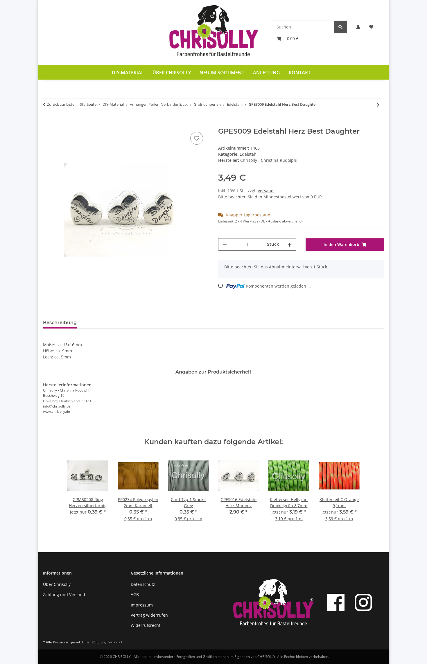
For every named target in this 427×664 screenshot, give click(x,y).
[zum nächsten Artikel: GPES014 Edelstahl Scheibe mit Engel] (378, 104)
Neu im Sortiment (222, 72)
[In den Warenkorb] (47, 124)
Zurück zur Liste (60, 104)
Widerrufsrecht (145, 625)
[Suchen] (340, 27)
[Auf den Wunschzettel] (196, 138)
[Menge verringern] (224, 244)
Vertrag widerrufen (149, 615)
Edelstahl (249, 154)
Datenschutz (143, 584)
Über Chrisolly (171, 72)
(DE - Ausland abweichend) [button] (281, 221)
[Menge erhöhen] (289, 244)
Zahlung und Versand (64, 594)
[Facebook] (336, 602)
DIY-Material (128, 72)
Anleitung (266, 72)
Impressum (142, 605)
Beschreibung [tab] (60, 322)
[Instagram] (363, 602)
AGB (135, 594)
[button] (358, 26)
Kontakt (300, 72)
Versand (266, 190)
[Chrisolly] (213, 32)
